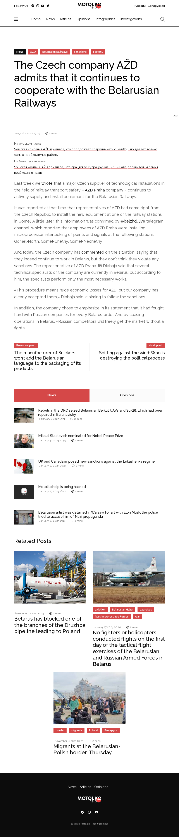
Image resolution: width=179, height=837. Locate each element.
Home (36, 19)
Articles (65, 19)
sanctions (80, 51)
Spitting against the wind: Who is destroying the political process (132, 355)
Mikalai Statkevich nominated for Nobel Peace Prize (80, 436)
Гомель (98, 51)
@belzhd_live (132, 221)
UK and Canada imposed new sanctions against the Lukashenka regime (96, 461)
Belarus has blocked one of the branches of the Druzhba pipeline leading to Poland (49, 625)
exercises (146, 609)
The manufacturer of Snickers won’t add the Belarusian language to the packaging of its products (47, 360)
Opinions (83, 19)
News (50, 19)
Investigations (131, 19)
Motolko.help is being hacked (62, 487)
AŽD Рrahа (95, 190)
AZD (33, 51)
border (60, 730)
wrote (47, 183)
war (137, 616)
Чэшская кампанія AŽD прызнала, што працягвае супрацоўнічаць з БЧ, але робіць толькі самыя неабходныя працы (86, 169)
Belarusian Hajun (122, 609)
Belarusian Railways (55, 51)
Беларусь (111, 730)
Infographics (105, 19)
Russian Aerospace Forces (112, 616)
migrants (76, 730)
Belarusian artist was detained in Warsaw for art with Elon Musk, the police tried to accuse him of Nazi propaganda (98, 514)
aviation (100, 609)
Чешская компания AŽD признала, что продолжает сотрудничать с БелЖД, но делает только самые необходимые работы (85, 151)
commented (92, 252)
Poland (93, 730)
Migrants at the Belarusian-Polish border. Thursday (87, 749)
